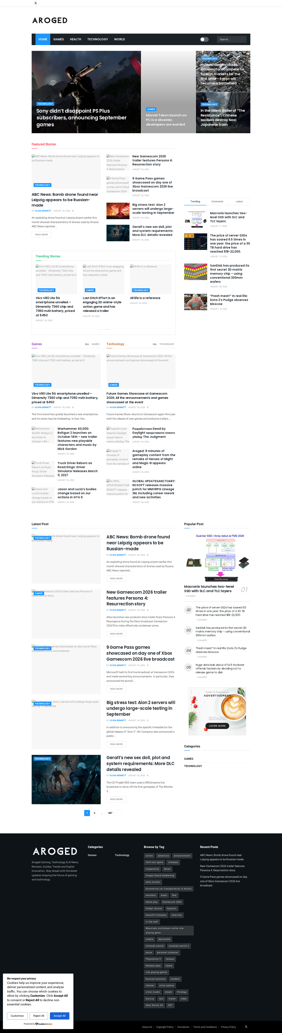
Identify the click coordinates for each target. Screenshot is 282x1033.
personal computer (167, 952)
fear (174, 895)
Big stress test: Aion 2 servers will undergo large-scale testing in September (153, 209)
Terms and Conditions (205, 1027)
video (184, 998)
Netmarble (164, 939)
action (149, 855)
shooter (150, 985)
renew (169, 965)
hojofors (171, 908)
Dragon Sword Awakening (160, 875)
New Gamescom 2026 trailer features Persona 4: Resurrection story (152, 160)
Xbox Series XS (154, 1005)
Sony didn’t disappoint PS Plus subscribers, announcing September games (81, 117)
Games (58, 39)
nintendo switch (155, 946)
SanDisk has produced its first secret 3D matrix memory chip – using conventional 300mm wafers (229, 274)
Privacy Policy (228, 1027)
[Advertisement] (217, 165)
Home (43, 39)
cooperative (152, 869)
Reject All (38, 1016)
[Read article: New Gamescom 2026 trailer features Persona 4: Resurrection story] (117, 162)
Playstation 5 (153, 959)
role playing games (156, 972)
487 (110, 813)
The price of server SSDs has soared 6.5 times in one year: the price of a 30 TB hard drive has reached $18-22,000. (230, 243)
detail (167, 869)
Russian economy (156, 979)
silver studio (153, 992)
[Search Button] (244, 39)
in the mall (152, 921)
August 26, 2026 (66, 132)
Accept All (59, 1016)
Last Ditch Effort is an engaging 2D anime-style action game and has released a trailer (102, 304)
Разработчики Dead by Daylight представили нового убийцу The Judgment (153, 433)
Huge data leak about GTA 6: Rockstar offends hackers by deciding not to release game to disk (220, 668)
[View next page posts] (107, 329)
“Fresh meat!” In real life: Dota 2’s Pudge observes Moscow (229, 300)
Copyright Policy (164, 1027)
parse (149, 952)
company (173, 862)
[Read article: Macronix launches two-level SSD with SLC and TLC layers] (217, 558)
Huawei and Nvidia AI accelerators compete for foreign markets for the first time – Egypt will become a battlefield (222, 74)
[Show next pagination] (119, 813)
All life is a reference (145, 298)
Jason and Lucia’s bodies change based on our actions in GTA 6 (77, 493)
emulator (151, 895)
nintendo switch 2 (179, 946)
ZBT (170, 1005)
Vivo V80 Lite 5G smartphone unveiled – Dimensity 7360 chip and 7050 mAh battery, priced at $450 (55, 306)
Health (75, 39)
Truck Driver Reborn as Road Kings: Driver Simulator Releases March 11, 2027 (78, 469)
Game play (152, 902)
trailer (172, 998)
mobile (149, 939)
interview (177, 915)
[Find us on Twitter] (35, 3)
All (87, 344)
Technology (97, 39)
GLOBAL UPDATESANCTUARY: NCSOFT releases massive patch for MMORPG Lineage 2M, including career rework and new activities (153, 489)
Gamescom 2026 (172, 902)
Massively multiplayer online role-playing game (165, 930)
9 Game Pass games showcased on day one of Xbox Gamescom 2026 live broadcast (152, 184)
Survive (150, 998)
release (170, 959)
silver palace (166, 985)
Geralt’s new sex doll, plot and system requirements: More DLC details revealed (152, 231)
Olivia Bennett (48, 132)
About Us (147, 1027)
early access (153, 882)
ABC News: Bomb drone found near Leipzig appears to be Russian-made (65, 200)
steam (168, 992)
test (161, 998)
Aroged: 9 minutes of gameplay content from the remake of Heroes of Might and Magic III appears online (153, 459)
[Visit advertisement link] (217, 711)
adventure (163, 855)
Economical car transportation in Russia (169, 888)
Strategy (182, 992)
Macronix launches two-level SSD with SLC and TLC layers (228, 217)
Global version (154, 908)
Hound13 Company (156, 915)
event (164, 895)
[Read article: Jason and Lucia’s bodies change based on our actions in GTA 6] (43, 495)
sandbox (175, 979)
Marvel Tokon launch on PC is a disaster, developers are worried (166, 120)
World (119, 39)
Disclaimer (183, 1027)
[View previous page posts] (100, 329)
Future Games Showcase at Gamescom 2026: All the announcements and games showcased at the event (137, 397)
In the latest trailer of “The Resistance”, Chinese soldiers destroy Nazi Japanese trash (223, 117)
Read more (43, 234)
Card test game (154, 862)
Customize (17, 1016)
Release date (153, 965)
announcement (182, 855)
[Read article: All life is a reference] (151, 279)
